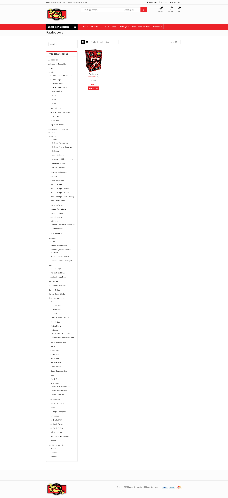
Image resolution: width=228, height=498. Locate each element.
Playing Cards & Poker (57, 294)
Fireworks (52, 238)
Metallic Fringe (56, 184)
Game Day (54, 350)
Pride (52, 408)
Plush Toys (54, 120)
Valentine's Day (56, 432)
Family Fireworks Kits (58, 245)
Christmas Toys (56, 84)
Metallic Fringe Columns (60, 188)
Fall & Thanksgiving (58, 342)
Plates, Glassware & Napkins (63, 224)
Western (53, 440)
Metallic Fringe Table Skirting (62, 197)
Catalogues (124, 27)
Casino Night (55, 326)
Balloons (53, 139)
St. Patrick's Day (56, 428)
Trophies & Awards (56, 445)
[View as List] (87, 42)
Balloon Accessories (60, 143)
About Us (105, 27)
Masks (54, 99)
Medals (53, 448)
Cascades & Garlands (58, 172)
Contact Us (157, 27)
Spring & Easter (56, 424)
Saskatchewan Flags (58, 277)
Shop (114, 27)
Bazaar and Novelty (90, 27)
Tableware (54, 221)
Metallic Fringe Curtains (59, 192)
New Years (54, 383)
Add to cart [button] (93, 88)
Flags (50, 265)
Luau (52, 375)
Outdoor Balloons (59, 163)
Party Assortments (59, 391)
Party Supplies (58, 395)
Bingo (50, 68)
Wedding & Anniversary (59, 436)
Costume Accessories (58, 88)
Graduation (54, 354)
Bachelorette (55, 310)
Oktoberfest (55, 399)
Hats (54, 95)
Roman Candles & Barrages (61, 260)
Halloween (54, 358)
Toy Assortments (57, 124)
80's (52, 301)
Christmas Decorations (61, 333)
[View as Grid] (83, 42)
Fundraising (53, 282)
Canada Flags (55, 269)
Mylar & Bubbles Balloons (62, 159)
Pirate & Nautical (57, 403)
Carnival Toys (55, 79)
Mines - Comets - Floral (59, 256)
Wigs (54, 103)
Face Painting (55, 108)
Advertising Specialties (57, 64)
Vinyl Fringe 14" (56, 233)
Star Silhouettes (56, 217)
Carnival (51, 72)
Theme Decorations (56, 298)
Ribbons (53, 452)
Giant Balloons (58, 155)
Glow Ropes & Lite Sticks (60, 112)
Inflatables (54, 116)
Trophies (53, 457)
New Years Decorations (61, 386)
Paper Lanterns (56, 205)
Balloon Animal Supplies (62, 147)
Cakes (52, 241)
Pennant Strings (56, 213)
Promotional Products (141, 27)
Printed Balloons (58, 167)
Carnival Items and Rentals (61, 75)
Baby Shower (55, 305)
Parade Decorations (58, 209)
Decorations (53, 136)
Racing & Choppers (58, 412)
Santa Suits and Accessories (63, 337)
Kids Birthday (55, 367)
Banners (53, 314)
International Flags (57, 273)
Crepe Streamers (57, 180)
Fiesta (52, 346)
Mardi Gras (54, 379)
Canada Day (55, 322)
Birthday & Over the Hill (59, 318)
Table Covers (57, 228)
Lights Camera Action (58, 371)
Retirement (54, 416)
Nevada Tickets (54, 290)
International (55, 363)
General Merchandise (57, 286)
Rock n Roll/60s (56, 420)
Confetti (53, 176)
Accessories (53, 60)
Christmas (54, 330)
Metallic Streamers (57, 201)
